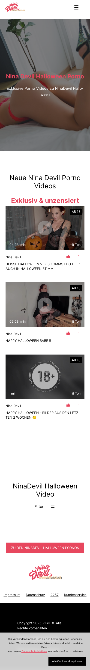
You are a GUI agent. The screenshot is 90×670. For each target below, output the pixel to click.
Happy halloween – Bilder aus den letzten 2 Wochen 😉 (42, 415)
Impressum (12, 595)
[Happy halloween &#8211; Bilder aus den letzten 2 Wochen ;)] (45, 377)
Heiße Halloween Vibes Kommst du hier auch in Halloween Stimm (43, 266)
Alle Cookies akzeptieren (67, 661)
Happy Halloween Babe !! (28, 341)
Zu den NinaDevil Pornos (45, 548)
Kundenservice (75, 595)
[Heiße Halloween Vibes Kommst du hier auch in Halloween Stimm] (45, 228)
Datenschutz (35, 595)
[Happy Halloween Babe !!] (45, 304)
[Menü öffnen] (76, 7)
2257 (55, 595)
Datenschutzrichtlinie (34, 651)
